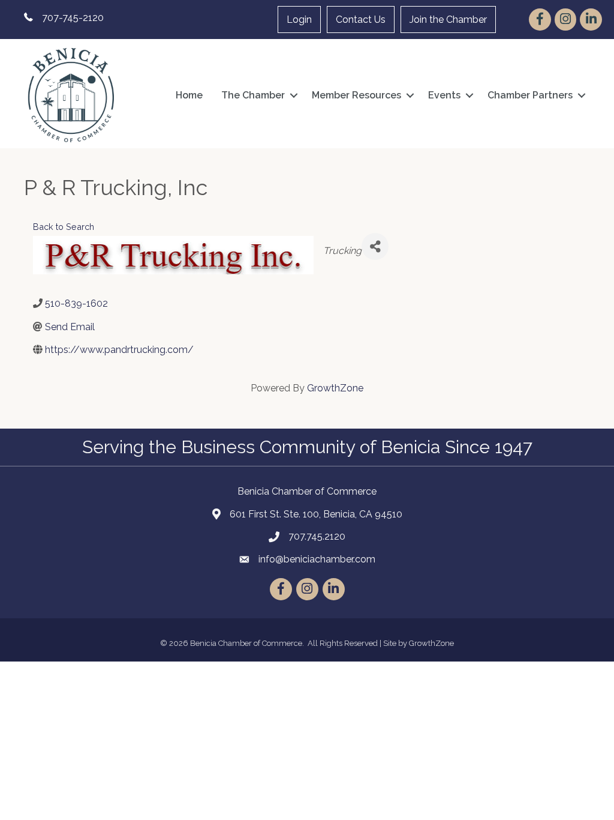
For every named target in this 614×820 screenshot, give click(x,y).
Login (299, 19)
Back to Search (63, 227)
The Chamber (253, 95)
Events (444, 95)
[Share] (375, 246)
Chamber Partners (530, 95)
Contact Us (361, 19)
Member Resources (356, 95)
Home (189, 95)
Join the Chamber (448, 19)
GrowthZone (335, 388)
